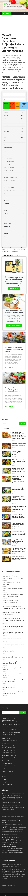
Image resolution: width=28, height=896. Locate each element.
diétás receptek (10, 827)
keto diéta (6, 837)
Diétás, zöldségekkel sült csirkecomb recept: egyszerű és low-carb (19, 533)
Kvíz (3, 768)
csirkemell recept (19, 816)
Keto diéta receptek (7, 766)
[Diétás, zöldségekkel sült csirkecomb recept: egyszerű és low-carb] (6, 531)
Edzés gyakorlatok (7, 746)
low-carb (11, 842)
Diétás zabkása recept (18, 829)
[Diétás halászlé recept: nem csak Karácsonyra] (6, 444)
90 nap (3, 816)
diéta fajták (6, 822)
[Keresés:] (14, 423)
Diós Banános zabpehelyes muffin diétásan (10, 831)
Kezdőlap (4, 777)
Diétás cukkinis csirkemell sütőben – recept (18, 453)
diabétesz (12, 820)
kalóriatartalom (6, 763)
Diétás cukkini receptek (9, 727)
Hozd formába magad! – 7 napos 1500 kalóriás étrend (14, 349)
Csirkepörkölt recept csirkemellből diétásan (10, 818)
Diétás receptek (6, 720)
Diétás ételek (5, 743)
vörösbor (4, 854)
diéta (17, 820)
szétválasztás (4, 852)
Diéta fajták (5, 738)
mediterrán (17, 842)
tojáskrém (13, 852)
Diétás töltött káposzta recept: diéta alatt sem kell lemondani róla (19, 508)
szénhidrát (12, 850)
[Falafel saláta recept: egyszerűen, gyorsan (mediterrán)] (6, 523)
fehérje (20, 831)
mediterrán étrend (9, 847)
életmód (8, 854)
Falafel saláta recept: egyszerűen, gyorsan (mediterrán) (18, 524)
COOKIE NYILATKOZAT (8, 784)
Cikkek (4, 779)
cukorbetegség (6, 820)
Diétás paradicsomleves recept (8, 824)
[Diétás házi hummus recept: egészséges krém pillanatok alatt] (6, 468)
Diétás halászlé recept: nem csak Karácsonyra (19, 444)
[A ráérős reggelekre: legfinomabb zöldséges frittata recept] (6, 557)
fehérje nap (4, 832)
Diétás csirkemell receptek (9, 724)
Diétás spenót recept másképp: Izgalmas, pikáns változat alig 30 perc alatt (18, 499)
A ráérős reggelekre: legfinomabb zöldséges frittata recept (19, 558)
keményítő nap (21, 834)
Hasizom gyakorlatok (8, 747)
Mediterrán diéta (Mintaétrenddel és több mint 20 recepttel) (19, 516)
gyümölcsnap (20, 832)
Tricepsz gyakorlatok (8, 758)
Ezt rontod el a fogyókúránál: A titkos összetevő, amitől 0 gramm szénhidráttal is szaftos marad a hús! (19, 435)
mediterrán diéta (8, 844)
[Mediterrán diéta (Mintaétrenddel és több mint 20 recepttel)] (6, 515)
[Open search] (24, 13)
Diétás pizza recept (18, 824)
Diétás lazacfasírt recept (15, 822)
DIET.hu (7, 4)
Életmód (4, 761)
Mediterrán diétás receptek (10, 732)
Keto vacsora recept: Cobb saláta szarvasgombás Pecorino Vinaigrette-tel (18, 479)
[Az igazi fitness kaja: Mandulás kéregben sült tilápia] (6, 540)
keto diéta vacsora (15, 837)
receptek (18, 846)
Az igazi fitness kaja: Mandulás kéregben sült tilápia (18, 541)
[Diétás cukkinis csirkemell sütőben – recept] (6, 451)
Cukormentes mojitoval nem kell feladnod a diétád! (19, 489)
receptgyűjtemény (6, 848)
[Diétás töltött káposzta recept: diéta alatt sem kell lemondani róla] (6, 506)
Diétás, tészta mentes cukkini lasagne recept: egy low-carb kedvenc (19, 461)
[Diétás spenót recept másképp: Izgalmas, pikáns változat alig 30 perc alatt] (6, 496)
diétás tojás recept (22, 827)
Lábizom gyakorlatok (8, 752)
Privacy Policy (6, 782)
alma (6, 816)
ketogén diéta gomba (18, 840)
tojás (9, 852)
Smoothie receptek (7, 734)
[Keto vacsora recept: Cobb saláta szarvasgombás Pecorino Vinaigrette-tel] (6, 476)
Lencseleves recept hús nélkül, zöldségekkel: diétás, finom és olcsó (19, 550)
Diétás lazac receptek (8, 729)
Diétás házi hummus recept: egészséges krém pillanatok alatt (18, 470)
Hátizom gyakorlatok (8, 750)
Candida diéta (11, 816)
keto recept (5, 842)
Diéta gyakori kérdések (8, 740)
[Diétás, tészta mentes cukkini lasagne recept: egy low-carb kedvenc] (6, 460)
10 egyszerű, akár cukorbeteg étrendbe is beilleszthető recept (14, 390)
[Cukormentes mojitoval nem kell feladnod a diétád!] (6, 488)
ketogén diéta (8, 840)
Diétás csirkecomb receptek (10, 722)
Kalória (4, 835)
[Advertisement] (14, 23)
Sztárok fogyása (6, 771)
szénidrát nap (18, 850)
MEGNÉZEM (9, 367)
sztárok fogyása (6, 850)
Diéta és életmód (7, 718)
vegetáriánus (19, 852)
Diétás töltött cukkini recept (7, 829)
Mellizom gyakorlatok (8, 755)
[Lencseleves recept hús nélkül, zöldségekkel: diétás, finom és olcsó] (6, 548)
